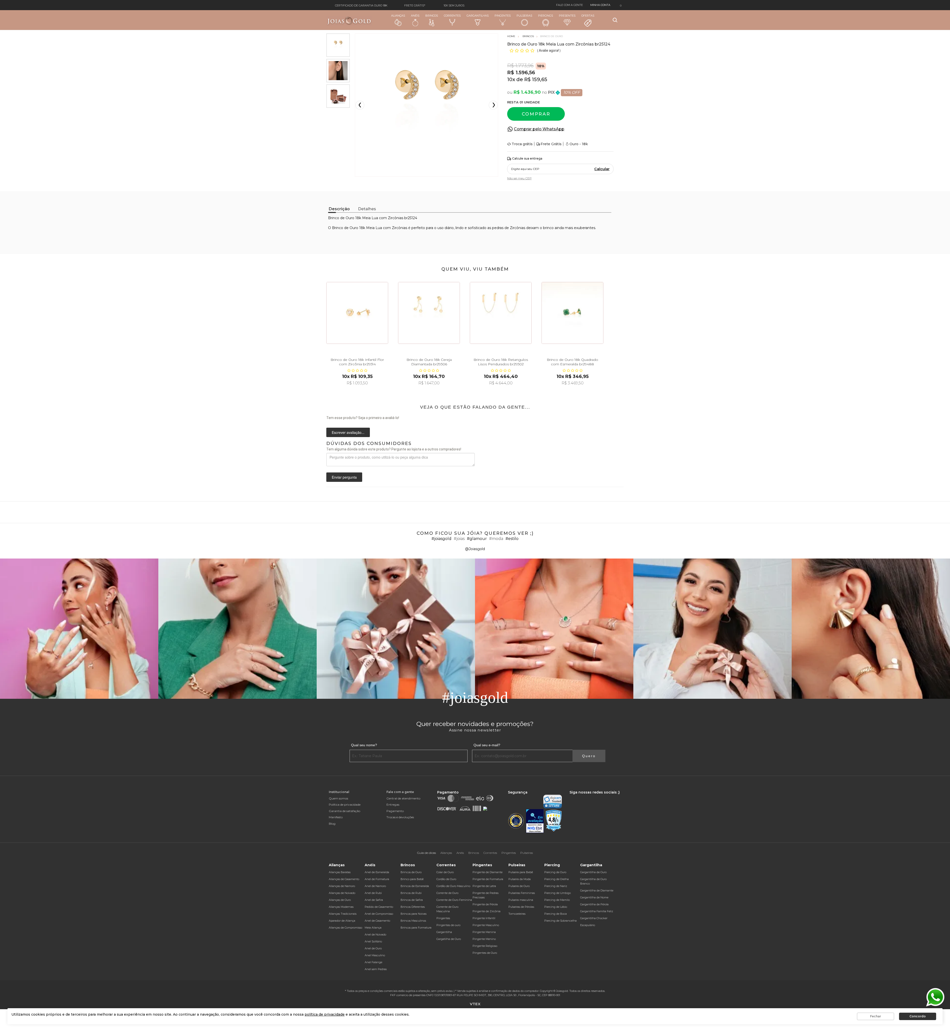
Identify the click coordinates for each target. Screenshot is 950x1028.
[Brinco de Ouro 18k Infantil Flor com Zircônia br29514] (357, 313)
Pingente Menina (484, 932)
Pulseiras (524, 15)
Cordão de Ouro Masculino (453, 886)
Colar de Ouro (445, 872)
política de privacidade (325, 1014)
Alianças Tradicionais (342, 913)
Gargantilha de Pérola (594, 904)
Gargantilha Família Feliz (596, 911)
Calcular (602, 169)
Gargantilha (444, 932)
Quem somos (338, 798)
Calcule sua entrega (527, 158)
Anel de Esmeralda (377, 872)
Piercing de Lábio (555, 907)
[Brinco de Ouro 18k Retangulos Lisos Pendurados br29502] (501, 313)
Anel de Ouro (373, 948)
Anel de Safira (374, 900)
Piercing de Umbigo (557, 893)
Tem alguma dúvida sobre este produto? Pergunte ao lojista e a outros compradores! (393, 449)
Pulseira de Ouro (519, 886)
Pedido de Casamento (379, 907)
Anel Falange (373, 962)
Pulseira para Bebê (520, 872)
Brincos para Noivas (414, 913)
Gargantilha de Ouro (593, 872)
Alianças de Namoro (342, 886)
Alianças (398, 15)
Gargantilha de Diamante (596, 890)
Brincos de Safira (412, 900)
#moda (496, 538)
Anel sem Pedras (376, 969)
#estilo (512, 538)
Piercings (545, 15)
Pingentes (503, 15)
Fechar (875, 1016)
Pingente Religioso (485, 946)
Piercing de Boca (555, 913)
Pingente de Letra (484, 886)
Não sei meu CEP (519, 178)
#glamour (477, 538)
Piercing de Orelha (556, 879)
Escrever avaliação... (348, 432)
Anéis (415, 15)
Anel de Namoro (375, 886)
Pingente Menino (484, 939)
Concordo (917, 1016)
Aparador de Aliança (342, 920)
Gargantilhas (478, 15)
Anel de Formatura (377, 879)
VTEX (475, 1004)
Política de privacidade (344, 804)
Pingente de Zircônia (486, 911)
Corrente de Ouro (447, 893)
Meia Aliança (373, 927)
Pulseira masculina (520, 900)
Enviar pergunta (344, 477)
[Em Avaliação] (535, 821)
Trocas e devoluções (400, 817)
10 (511, 79)
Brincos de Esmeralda (415, 886)
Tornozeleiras (516, 913)
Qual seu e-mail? (487, 745)
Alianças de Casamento (344, 879)
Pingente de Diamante (487, 872)
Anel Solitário (373, 941)
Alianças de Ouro (340, 900)
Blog (332, 823)
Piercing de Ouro (555, 872)
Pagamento (395, 811)
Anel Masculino (375, 955)
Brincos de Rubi (411, 893)
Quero (589, 756)
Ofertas (587, 15)
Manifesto (336, 817)
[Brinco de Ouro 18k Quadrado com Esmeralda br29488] (572, 313)
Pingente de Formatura (488, 879)
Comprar (536, 114)
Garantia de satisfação (344, 811)
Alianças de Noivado (342, 893)
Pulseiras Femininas (521, 893)
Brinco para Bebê (412, 879)
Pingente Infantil (484, 918)
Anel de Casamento (377, 920)
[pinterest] (603, 797)
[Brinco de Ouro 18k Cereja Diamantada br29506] (429, 313)
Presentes (567, 15)
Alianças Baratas (340, 872)
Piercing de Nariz (555, 886)
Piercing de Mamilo (557, 900)
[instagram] (577, 797)
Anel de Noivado (375, 934)
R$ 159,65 (535, 79)
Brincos (431, 15)
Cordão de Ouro (446, 879)
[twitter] (586, 797)
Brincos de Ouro (411, 872)
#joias (459, 538)
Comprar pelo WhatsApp (539, 129)
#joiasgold (441, 538)
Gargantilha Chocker (593, 918)
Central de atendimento (403, 798)
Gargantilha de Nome (594, 897)
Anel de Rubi (373, 893)
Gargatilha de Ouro (448, 939)
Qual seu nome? (364, 745)
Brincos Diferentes (413, 907)
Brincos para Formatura (416, 927)
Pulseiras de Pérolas (521, 907)
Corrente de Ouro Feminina (454, 900)
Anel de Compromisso (379, 913)
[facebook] (571, 797)
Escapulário (587, 925)
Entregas (392, 804)
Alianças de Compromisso (345, 927)
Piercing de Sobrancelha (560, 920)
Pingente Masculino (486, 925)
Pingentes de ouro (448, 925)
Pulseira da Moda (519, 879)
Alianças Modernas (341, 907)
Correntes (452, 15)
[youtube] (594, 797)
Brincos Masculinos (413, 920)
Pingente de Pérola (485, 904)
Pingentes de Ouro (485, 953)
